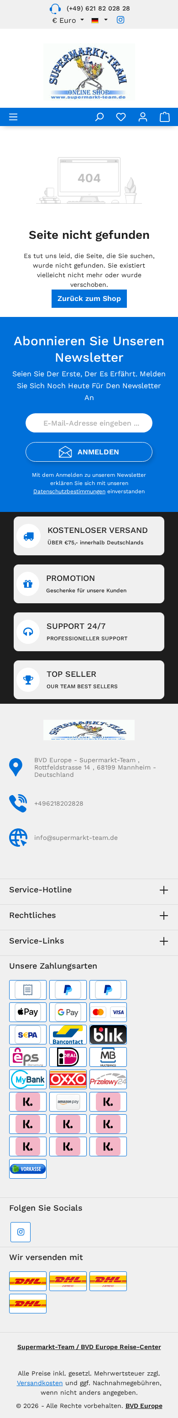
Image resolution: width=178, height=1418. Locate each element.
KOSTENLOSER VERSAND (97, 535)
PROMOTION (86, 583)
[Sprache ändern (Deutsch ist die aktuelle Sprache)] (99, 20)
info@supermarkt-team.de (76, 837)
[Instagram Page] (120, 20)
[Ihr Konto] (143, 117)
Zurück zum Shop (89, 298)
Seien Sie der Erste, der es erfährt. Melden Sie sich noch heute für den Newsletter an (89, 385)
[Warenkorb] (165, 117)
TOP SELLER (82, 679)
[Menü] (13, 117)
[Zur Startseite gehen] (89, 71)
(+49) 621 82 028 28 (98, 8)
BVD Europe (144, 1405)
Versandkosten (40, 1382)
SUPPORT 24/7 (87, 631)
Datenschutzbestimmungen (69, 491)
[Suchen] (99, 117)
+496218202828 (59, 803)
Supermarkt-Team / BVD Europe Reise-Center (89, 1346)
